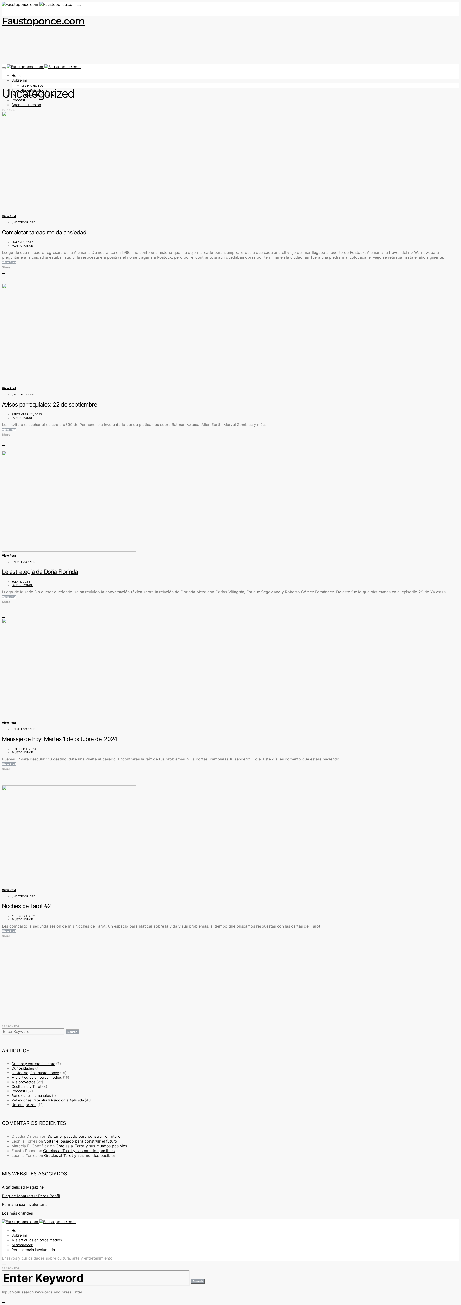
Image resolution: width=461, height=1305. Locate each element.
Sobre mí (19, 80)
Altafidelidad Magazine (23, 1187)
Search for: (11, 1026)
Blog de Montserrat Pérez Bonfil (31, 1195)
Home (17, 75)
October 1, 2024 (24, 749)
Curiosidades (23, 1068)
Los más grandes (17, 1213)
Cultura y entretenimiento (33, 1063)
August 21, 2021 (24, 916)
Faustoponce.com (43, 21)
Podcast (18, 1091)
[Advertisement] (146, 988)
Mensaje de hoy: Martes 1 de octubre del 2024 (59, 739)
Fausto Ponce (22, 245)
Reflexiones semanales (31, 1095)
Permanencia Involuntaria (25, 1204)
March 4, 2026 (22, 242)
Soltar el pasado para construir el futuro (84, 1136)
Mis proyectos (32, 85)
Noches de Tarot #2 (26, 906)
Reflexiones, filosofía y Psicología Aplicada (48, 1100)
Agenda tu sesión (26, 104)
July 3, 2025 (21, 581)
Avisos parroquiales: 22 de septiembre (49, 404)
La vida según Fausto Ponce (35, 1073)
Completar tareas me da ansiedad (44, 232)
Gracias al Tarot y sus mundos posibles (91, 1145)
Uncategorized (23, 222)
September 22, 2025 (27, 414)
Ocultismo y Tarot (26, 1086)
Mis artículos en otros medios (37, 1077)
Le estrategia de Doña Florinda (40, 571)
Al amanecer (22, 1245)
